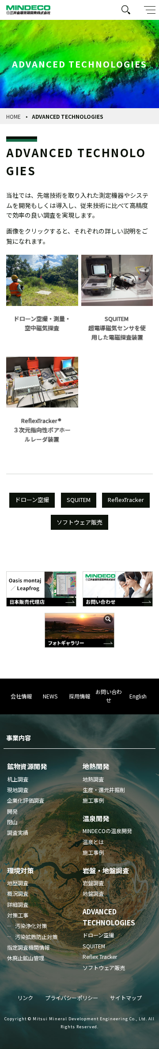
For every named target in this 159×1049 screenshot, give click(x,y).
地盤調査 (93, 894)
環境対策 (20, 870)
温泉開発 (96, 818)
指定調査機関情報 (28, 947)
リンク (25, 998)
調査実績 (17, 833)
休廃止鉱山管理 (25, 958)
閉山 (12, 822)
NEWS (50, 696)
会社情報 (21, 696)
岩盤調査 (93, 883)
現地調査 (17, 790)
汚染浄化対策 (31, 926)
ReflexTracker (126, 499)
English (138, 696)
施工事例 (93, 800)
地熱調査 (93, 779)
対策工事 (17, 915)
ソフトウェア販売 (79, 522)
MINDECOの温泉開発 (107, 831)
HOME (13, 116)
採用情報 (79, 696)
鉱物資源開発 (27, 766)
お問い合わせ (108, 696)
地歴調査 (17, 883)
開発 (12, 811)
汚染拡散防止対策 (36, 937)
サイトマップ (126, 998)
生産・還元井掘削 (104, 790)
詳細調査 (17, 905)
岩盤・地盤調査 (106, 870)
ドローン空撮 (32, 499)
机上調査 (17, 779)
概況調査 (17, 894)
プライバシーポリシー (71, 998)
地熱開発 (96, 766)
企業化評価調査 (25, 800)
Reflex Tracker (100, 957)
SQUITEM (79, 499)
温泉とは (93, 842)
